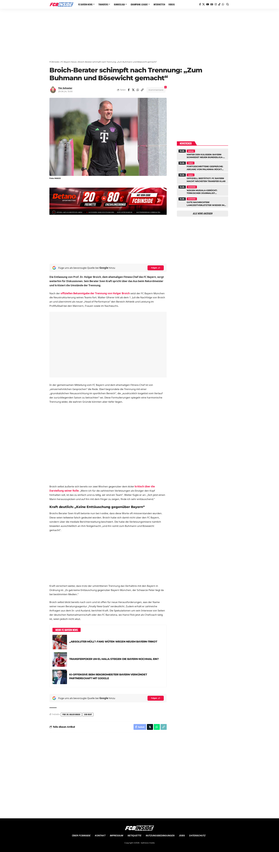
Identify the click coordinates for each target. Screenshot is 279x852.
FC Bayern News (68, 62)
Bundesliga (191, 151)
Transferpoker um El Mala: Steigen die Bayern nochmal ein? (114, 658)
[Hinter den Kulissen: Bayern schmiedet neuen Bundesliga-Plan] (202, 154)
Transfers (190, 163)
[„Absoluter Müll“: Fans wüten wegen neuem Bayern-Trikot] (59, 642)
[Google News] (212, 4)
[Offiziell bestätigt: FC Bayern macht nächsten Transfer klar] (202, 178)
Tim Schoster (65, 88)
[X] (203, 4)
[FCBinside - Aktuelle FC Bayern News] (61, 4)
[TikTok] (219, 4)
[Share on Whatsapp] (138, 89)
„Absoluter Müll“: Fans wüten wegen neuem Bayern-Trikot (113, 641)
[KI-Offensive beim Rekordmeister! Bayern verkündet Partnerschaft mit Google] (59, 677)
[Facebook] (200, 4)
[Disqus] (108, 773)
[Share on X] (133, 89)
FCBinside (54, 62)
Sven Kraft (88, 714)
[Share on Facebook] (129, 89)
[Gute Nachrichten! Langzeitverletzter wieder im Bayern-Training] (202, 201)
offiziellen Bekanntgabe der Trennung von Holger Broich (95, 293)
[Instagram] (216, 4)
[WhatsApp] (223, 4)
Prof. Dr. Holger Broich (71, 714)
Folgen (154, 268)
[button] (227, 4)
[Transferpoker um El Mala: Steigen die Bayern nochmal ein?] (59, 659)
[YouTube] (207, 4)
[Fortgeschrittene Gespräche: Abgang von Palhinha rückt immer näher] (202, 166)
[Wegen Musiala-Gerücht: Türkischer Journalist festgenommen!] (202, 190)
